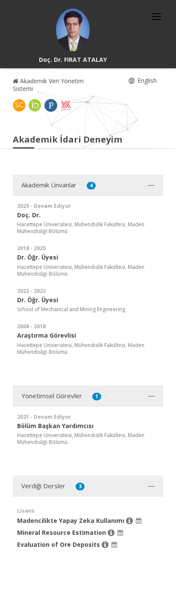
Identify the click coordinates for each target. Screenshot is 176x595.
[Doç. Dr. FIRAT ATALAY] (73, 30)
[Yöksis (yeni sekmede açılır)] (65, 105)
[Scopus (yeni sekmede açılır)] (19, 105)
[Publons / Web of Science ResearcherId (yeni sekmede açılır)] (50, 105)
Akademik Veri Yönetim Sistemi (48, 85)
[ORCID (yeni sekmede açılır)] (35, 105)
